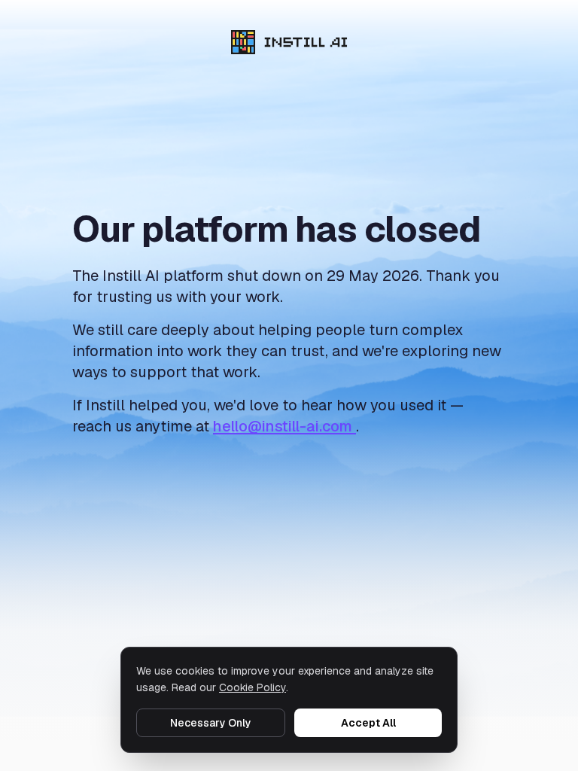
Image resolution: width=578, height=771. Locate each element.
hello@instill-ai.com (284, 426)
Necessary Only (210, 723)
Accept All (368, 723)
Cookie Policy (252, 687)
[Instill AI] (289, 42)
